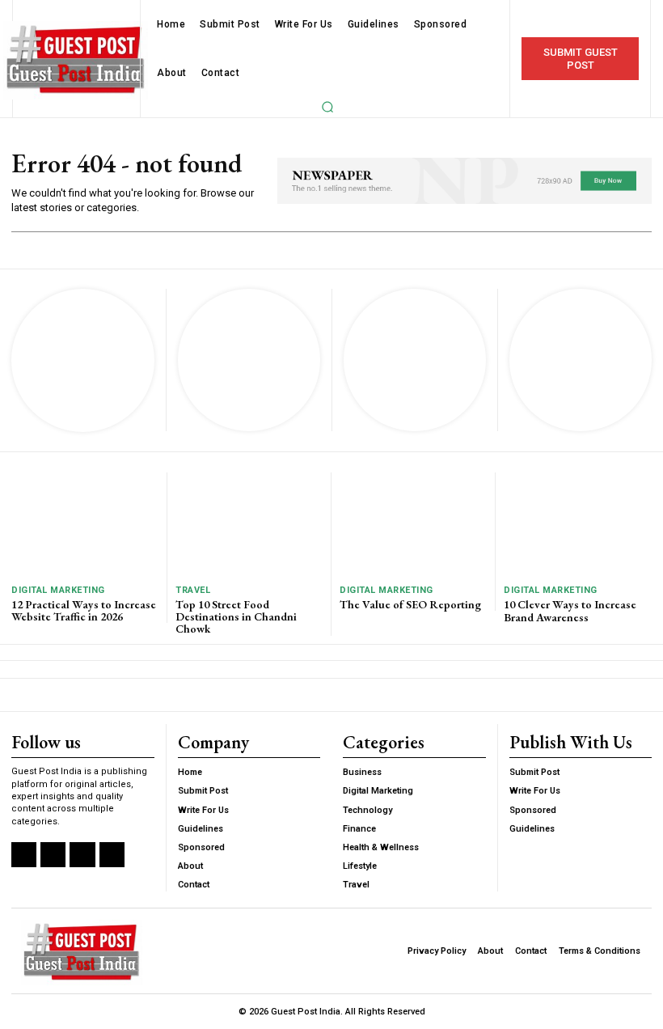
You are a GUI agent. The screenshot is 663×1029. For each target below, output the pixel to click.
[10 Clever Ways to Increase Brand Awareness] (578, 524)
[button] (327, 106)
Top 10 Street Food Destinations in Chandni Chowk (236, 617)
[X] (82, 854)
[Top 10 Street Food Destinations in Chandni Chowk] (249, 523)
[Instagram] (52, 854)
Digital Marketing (58, 590)
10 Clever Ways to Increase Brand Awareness (570, 610)
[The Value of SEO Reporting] (413, 523)
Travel (192, 590)
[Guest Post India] (76, 60)
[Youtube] (112, 854)
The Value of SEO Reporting (410, 604)
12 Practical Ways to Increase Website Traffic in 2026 (83, 610)
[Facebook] (23, 854)
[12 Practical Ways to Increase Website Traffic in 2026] (84, 523)
